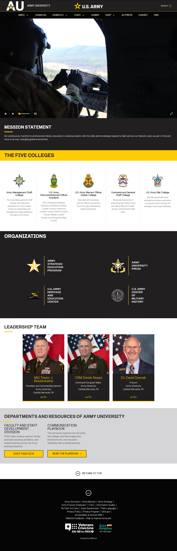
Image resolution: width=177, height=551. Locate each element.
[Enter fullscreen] (171, 113)
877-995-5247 (105, 532)
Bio (45, 397)
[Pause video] (5, 113)
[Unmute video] (12, 113)
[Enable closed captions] (35, 113)
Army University (38, 5)
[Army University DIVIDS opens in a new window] (88, 493)
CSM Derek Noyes (88, 378)
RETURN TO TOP (91, 473)
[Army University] (16, 6)
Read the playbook (65, 453)
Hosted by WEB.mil (88, 538)
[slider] (24, 113)
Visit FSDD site (23, 453)
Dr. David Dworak (133, 378)
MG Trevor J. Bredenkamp (43, 379)
